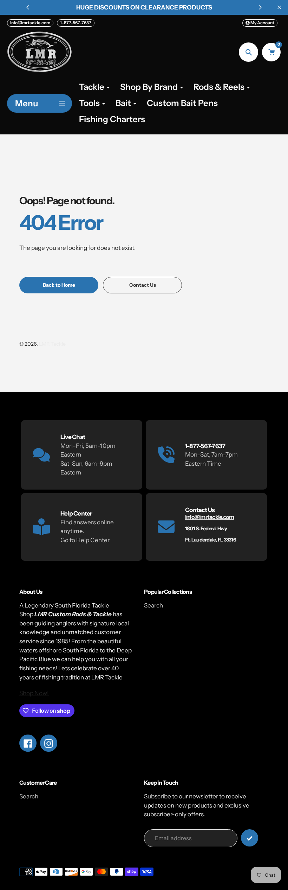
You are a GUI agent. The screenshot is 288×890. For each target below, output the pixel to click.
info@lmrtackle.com (30, 22)
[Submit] (249, 837)
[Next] (259, 7)
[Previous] (28, 7)
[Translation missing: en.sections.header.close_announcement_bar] (279, 7)
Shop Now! (34, 693)
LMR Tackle (52, 344)
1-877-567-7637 (75, 22)
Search (153, 605)
